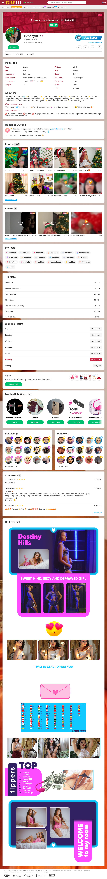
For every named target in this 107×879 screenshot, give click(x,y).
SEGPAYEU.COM (47, 870)
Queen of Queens (56, 129)
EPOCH (39, 870)
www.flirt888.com (25, 870)
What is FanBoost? (95, 42)
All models (6, 7)
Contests (50, 7)
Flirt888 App (62, 7)
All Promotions (38, 7)
